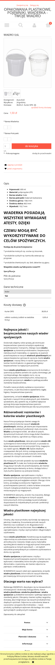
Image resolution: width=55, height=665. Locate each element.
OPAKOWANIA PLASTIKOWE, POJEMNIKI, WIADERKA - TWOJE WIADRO (27, 12)
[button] (7, 25)
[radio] (5, 127)
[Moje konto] (34, 25)
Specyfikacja (9, 271)
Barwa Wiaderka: (11, 121)
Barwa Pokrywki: (11, 133)
